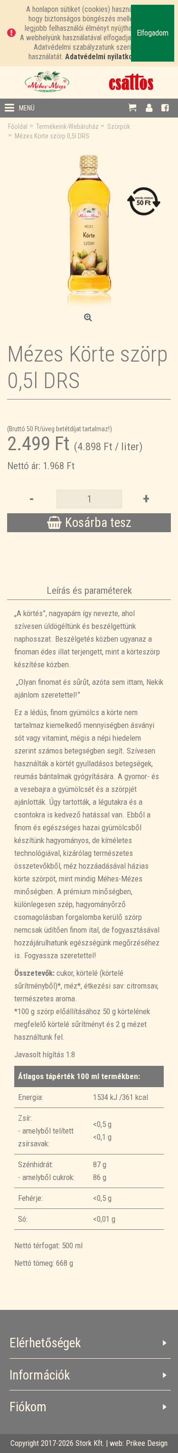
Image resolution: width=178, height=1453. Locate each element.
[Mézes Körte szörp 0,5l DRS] (89, 227)
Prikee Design (147, 1443)
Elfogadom (153, 32)
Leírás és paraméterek (89, 590)
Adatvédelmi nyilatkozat (104, 56)
